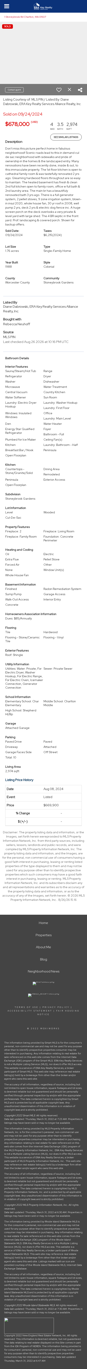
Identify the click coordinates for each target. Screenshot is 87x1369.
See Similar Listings (66, 137)
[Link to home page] (43, 6)
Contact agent (14, 89)
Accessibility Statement (30, 1011)
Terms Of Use (26, 1007)
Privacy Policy (55, 1007)
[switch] (59, 89)
